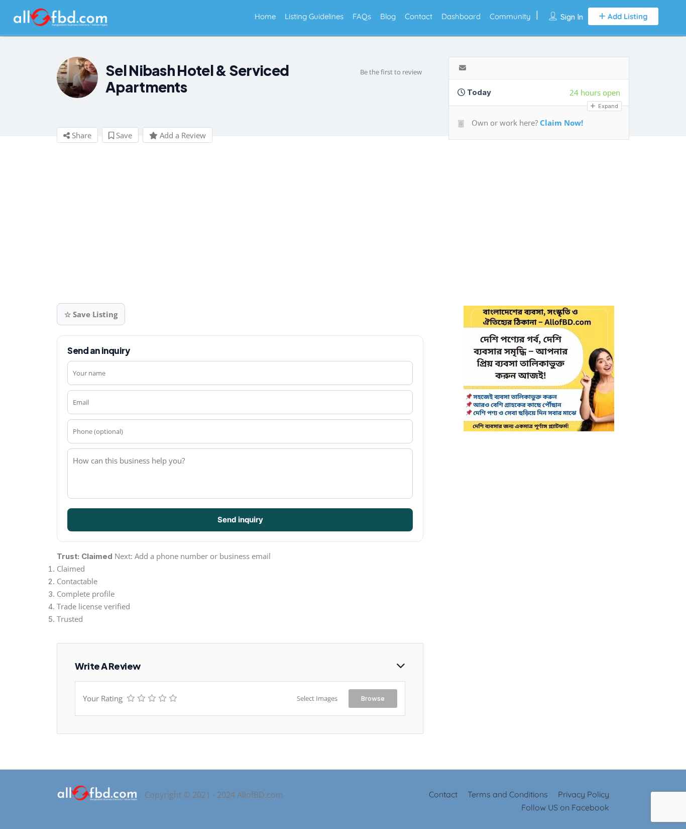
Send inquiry (240, 519)
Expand (607, 106)
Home (265, 16)
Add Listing (627, 16)
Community (510, 16)
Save (123, 135)
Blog (388, 16)
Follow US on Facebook (565, 807)
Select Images (317, 698)
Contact (418, 16)
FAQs (362, 16)
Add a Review (182, 135)
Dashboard (461, 16)
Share (80, 135)
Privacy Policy (583, 794)
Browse (373, 698)
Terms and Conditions (508, 794)
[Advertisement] (232, 226)
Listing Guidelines (314, 16)
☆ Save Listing (91, 314)
